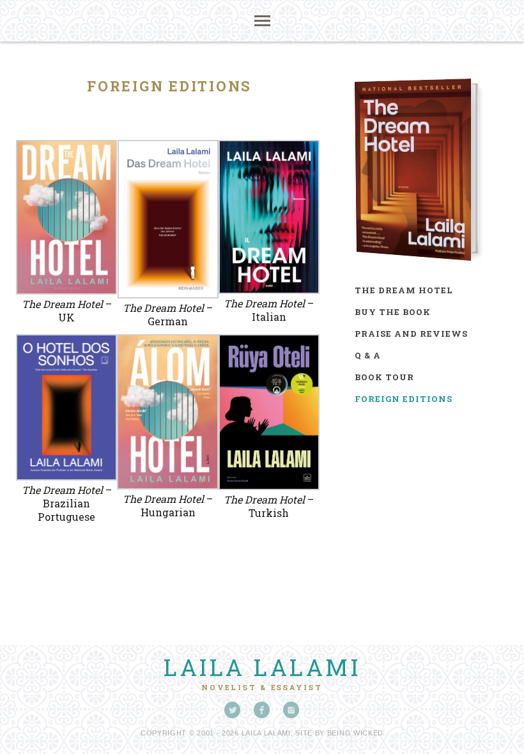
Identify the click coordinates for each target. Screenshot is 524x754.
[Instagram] (291, 710)
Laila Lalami (262, 667)
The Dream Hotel (404, 290)
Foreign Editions (403, 398)
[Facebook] (262, 710)
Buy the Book (393, 312)
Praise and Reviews (411, 333)
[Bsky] (232, 710)
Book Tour (384, 377)
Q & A (368, 355)
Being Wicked (355, 733)
